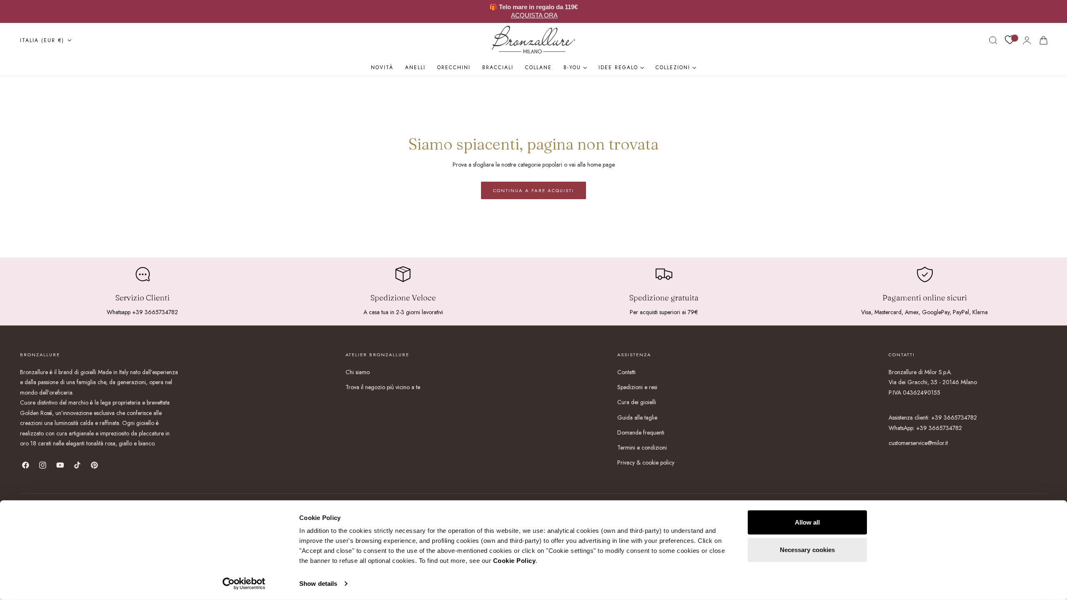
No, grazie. (450, 390)
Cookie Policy (514, 560)
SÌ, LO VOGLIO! (450, 366)
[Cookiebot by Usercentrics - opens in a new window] (244, 584)
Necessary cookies (807, 549)
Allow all (807, 522)
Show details (318, 583)
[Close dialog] (689, 225)
